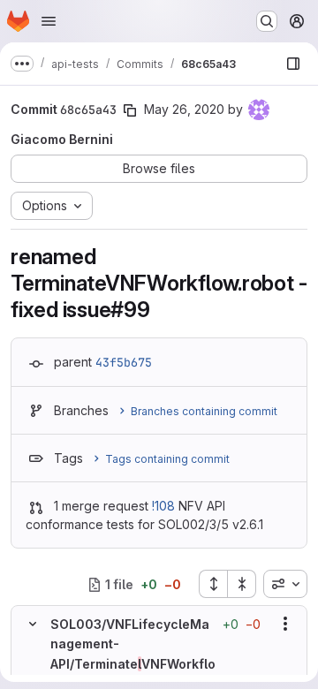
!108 (163, 505)
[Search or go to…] (266, 21)
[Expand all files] (213, 584)
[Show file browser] (293, 63)
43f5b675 (123, 362)
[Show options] (285, 623)
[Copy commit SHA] (129, 110)
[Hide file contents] (32, 623)
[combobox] (285, 584)
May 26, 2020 (184, 109)
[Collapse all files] (242, 584)
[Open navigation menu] (48, 21)
